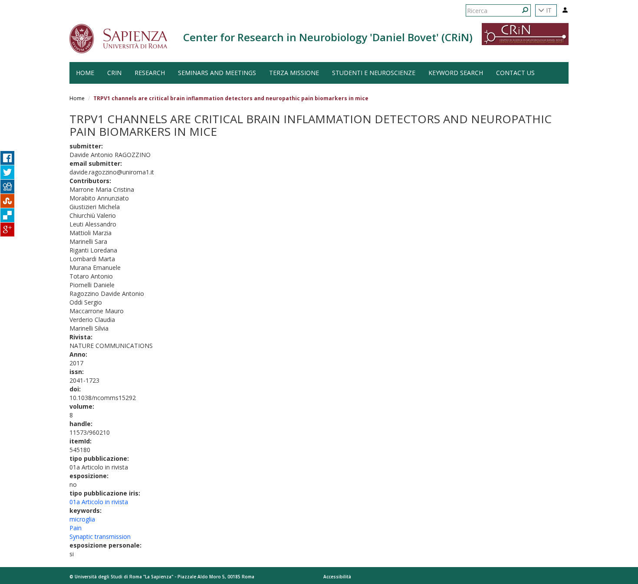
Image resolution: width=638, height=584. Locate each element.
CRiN (114, 73)
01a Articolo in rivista (98, 502)
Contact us (515, 73)
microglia (82, 519)
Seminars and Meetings (217, 73)
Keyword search (455, 73)
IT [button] (548, 10)
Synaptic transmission (100, 536)
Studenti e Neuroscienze (373, 73)
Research (150, 73)
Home (77, 98)
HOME (85, 73)
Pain (75, 528)
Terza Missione (294, 73)
